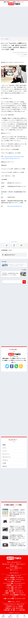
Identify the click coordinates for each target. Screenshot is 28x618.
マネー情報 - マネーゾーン (14, 589)
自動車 (10, 250)
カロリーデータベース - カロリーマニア (14, 604)
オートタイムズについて (15, 562)
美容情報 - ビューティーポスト (14, 585)
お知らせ (4, 466)
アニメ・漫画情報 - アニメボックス (14, 577)
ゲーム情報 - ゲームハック (14, 581)
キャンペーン (5, 454)
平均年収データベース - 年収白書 (15, 606)
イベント (4, 451)
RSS (21, 368)
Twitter (7, 368)
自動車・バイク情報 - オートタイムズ (14, 593)
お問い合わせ (14, 566)
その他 (4, 463)
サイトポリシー (21, 564)
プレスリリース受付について (15, 568)
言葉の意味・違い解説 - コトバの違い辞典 (14, 610)
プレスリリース (6, 457)
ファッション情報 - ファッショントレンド (14, 583)
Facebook (11, 368)
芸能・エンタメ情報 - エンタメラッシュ (14, 579)
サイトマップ (14, 570)
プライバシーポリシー (9, 564)
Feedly (16, 368)
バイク (4, 447)
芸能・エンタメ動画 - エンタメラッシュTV (14, 598)
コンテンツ (5, 460)
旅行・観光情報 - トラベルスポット (14, 591)
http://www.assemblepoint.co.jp (14, 206)
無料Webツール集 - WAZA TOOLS (14, 608)
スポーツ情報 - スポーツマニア (14, 587)
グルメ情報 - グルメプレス (14, 575)
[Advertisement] (14, 22)
